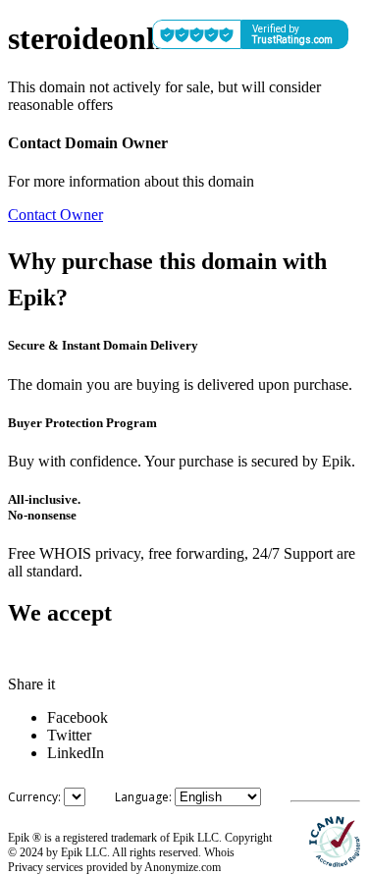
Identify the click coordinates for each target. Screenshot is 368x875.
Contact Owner (55, 214)
